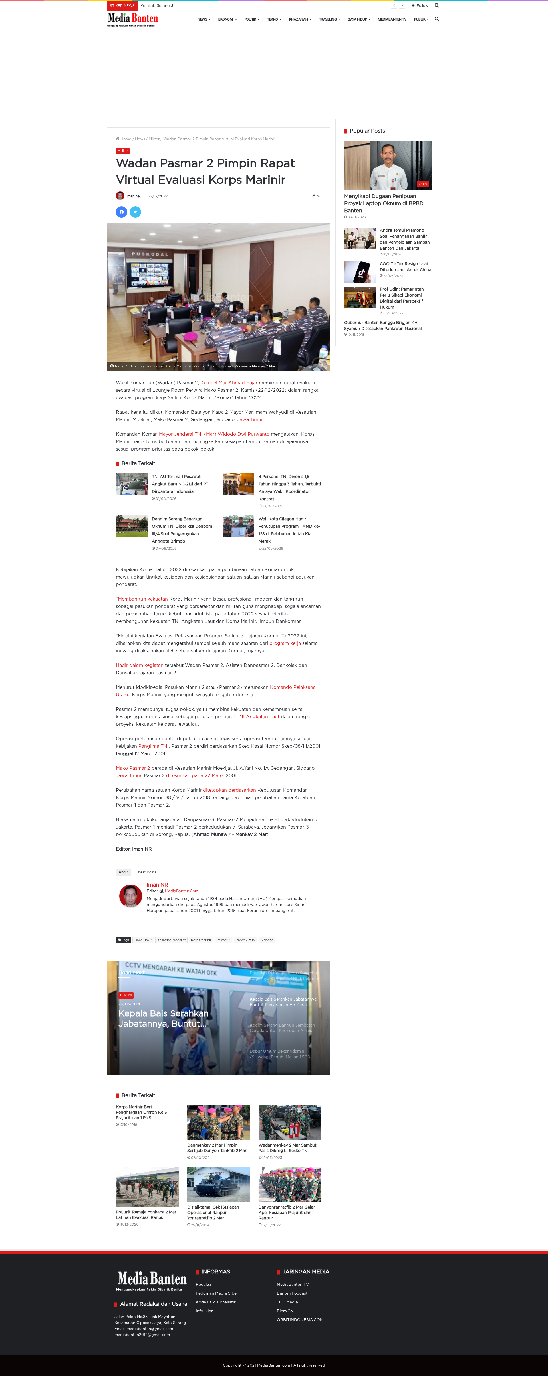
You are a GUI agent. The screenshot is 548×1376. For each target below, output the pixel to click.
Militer (154, 139)
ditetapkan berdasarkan (229, 790)
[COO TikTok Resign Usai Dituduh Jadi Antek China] (360, 272)
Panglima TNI (153, 746)
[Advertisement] (274, 76)
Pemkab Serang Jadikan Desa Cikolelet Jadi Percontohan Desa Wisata (205, 5)
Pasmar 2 (223, 940)
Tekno (272, 19)
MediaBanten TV (392, 19)
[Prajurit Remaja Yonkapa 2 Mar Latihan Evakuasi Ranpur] (147, 1187)
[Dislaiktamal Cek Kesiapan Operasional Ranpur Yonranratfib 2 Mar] (218, 1184)
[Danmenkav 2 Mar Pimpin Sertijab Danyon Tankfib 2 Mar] (218, 1122)
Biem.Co (285, 1311)
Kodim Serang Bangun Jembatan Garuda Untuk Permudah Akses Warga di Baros (174, 1019)
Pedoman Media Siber (217, 1293)
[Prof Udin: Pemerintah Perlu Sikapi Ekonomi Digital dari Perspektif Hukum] (360, 297)
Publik (419, 19)
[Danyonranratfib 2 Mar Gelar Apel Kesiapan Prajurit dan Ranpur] (290, 1184)
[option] (218, 1018)
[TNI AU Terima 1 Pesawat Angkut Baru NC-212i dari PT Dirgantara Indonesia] (132, 484)
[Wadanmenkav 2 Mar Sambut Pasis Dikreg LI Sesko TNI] (290, 1122)
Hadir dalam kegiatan (140, 665)
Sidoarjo (267, 940)
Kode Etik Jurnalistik (216, 1302)
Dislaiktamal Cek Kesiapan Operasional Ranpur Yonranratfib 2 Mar (213, 1213)
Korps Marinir (201, 940)
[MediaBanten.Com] (133, 19)
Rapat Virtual (245, 940)
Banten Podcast (292, 1293)
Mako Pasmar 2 (133, 768)
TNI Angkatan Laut (258, 717)
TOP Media (287, 1302)
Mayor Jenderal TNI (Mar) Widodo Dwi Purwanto (214, 434)
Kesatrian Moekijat (171, 940)
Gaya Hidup (357, 19)
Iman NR (133, 196)
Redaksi (203, 1284)
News (202, 19)
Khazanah (298, 19)
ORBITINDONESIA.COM (300, 1320)
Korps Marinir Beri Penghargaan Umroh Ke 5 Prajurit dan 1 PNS (141, 1112)
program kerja (285, 643)
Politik (250, 19)
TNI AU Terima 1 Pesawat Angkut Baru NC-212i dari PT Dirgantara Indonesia (180, 484)
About (123, 872)
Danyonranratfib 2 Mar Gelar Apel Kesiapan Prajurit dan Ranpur (287, 1213)
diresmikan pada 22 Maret (195, 776)
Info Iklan (204, 1311)
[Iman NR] (130, 906)
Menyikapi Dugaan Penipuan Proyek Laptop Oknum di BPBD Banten (384, 203)
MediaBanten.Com (181, 891)
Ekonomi (225, 19)
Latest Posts (145, 872)
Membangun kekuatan (143, 599)
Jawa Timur (250, 420)
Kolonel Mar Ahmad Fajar (228, 383)
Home (125, 139)
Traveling (328, 19)
